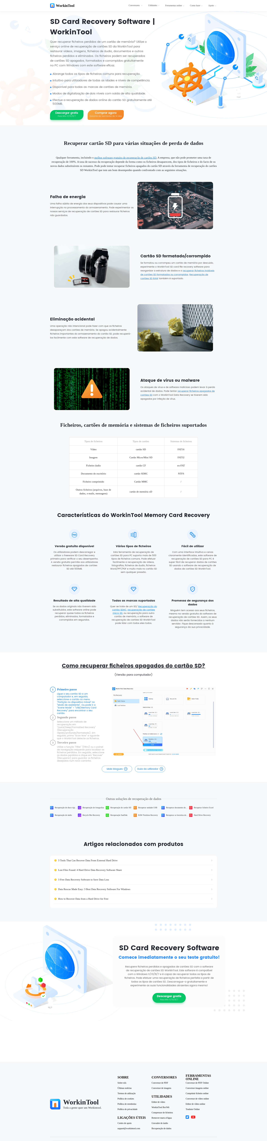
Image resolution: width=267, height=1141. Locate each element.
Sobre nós (122, 1083)
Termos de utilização (127, 1093)
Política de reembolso (127, 1104)
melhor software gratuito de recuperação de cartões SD (125, 157)
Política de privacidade (127, 1109)
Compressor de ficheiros (162, 1113)
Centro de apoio (125, 1123)
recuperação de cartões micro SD (134, 611)
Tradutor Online (193, 1109)
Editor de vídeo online (195, 1104)
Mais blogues (115, 769)
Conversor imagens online (197, 1088)
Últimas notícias (125, 1088)
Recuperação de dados (161, 1128)
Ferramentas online (173, 5)
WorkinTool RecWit (160, 1107)
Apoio (211, 5)
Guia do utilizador (147, 769)
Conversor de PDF (160, 1083)
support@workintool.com (129, 1128)
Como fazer (195, 5)
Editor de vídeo (158, 1102)
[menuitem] (136, 5)
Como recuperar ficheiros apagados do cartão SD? (133, 666)
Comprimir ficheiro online (197, 1093)
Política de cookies (126, 1099)
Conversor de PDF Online (197, 1083)
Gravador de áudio (160, 1123)
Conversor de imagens (161, 1088)
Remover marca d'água (162, 1118)
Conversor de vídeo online (197, 1099)
